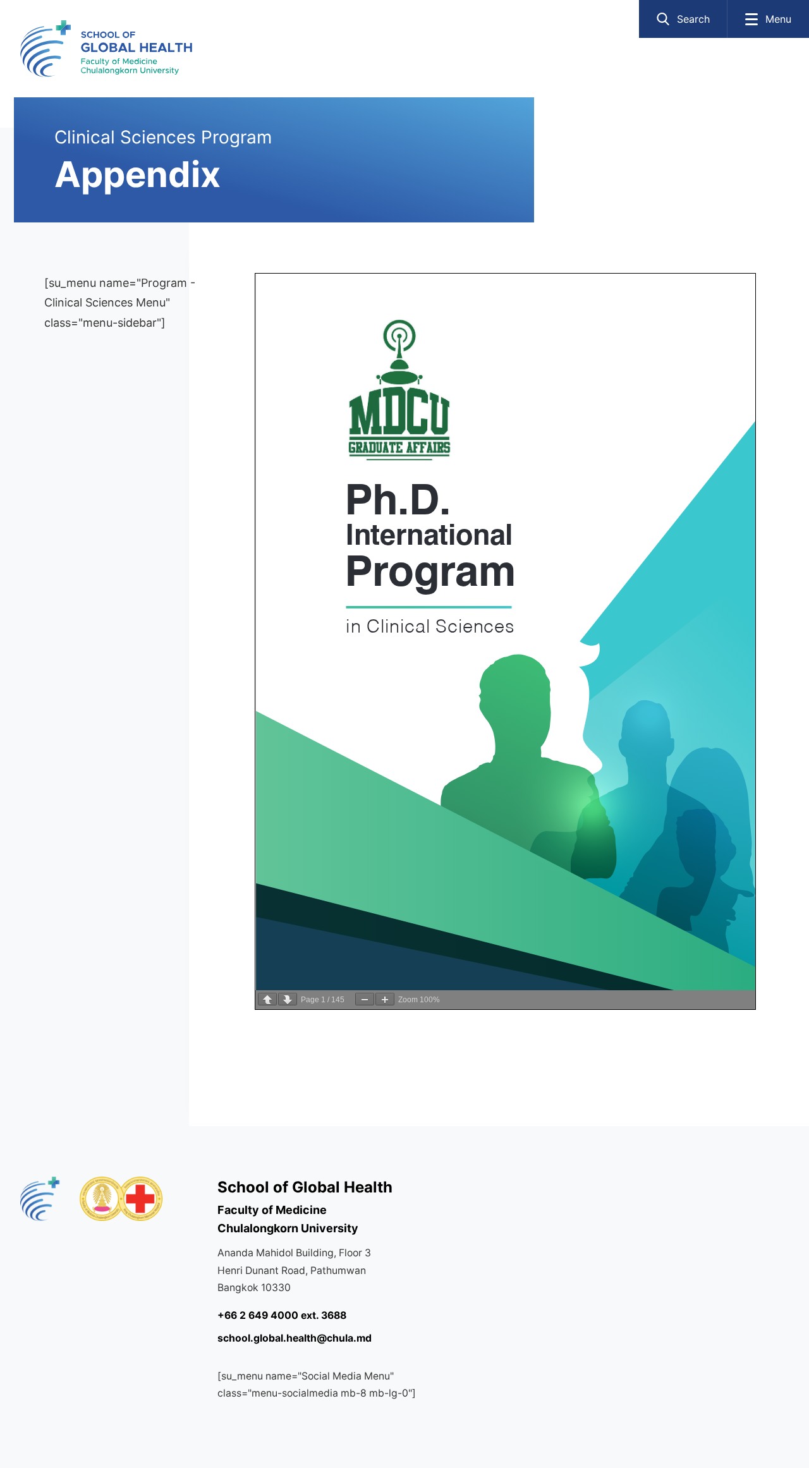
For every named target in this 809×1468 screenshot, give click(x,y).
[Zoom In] (384, 999)
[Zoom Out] (364, 999)
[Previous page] (267, 999)
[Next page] (287, 999)
